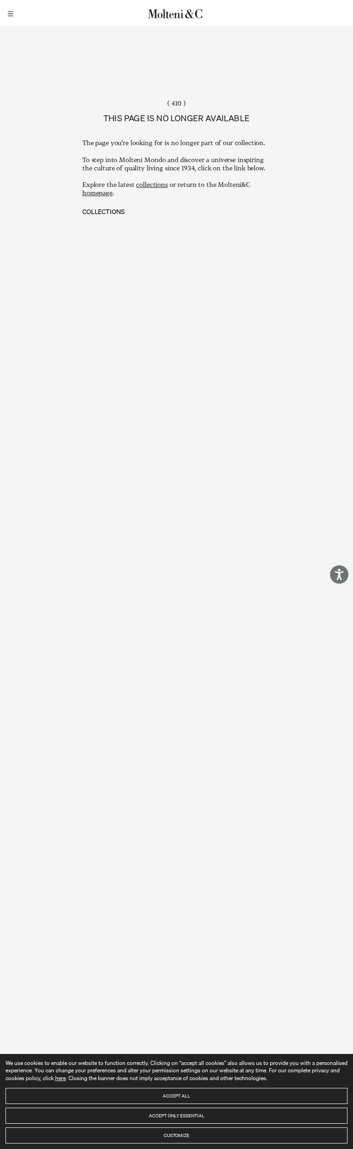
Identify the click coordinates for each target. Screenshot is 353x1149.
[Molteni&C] (176, 13)
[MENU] (12, 13)
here (60, 1078)
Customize (176, 1135)
